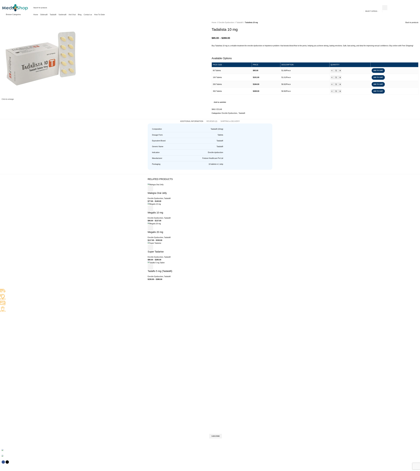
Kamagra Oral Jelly (6, 336)
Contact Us (4, 418)
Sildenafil (3, 358)
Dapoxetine (4, 366)
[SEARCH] (384, 7)
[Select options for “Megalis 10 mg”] (150, 208)
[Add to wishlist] (162, 188)
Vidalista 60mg (5, 388)
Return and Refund (6, 407)
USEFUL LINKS (5, 396)
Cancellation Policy (6, 403)
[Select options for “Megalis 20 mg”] (150, 227)
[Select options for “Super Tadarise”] (150, 247)
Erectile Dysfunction (226, 22)
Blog (1, 414)
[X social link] (407, 1)
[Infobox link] (208, 291)
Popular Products (8, 369)
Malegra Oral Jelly (157, 193)
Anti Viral (3, 347)
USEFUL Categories (8, 343)
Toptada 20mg (5, 392)
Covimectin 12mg (6, 373)
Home (214, 22)
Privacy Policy (5, 399)
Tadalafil (239, 22)
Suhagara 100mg (6, 340)
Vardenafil (3, 351)
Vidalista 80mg (5, 384)
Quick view (156, 188)
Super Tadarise (156, 251)
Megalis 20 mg (155, 232)
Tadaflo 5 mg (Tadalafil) (160, 271)
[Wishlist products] (408, 7)
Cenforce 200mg (6, 325)
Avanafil (2, 362)
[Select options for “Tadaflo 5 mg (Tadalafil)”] (150, 267)
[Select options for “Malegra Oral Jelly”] (150, 188)
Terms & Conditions (6, 411)
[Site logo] (15, 7)
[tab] (191, 121)
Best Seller (5, 317)
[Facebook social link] (404, 1)
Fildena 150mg (5, 328)
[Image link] (6, 450)
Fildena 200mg (5, 332)
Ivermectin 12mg (6, 377)
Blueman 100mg (5, 381)
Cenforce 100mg (6, 321)
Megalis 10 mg (155, 212)
